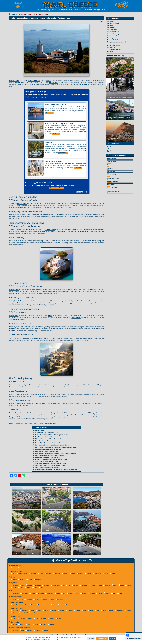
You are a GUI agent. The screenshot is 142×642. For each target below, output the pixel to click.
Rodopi (111, 610)
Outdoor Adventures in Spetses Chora (47, 457)
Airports (112, 47)
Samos (68, 605)
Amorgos (15, 585)
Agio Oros (15, 610)
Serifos (14, 587)
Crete (111, 25)
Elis (37, 618)
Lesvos (47, 605)
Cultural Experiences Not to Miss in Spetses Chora (51, 435)
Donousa (46, 585)
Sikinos (28, 587)
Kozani (91, 610)
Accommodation (114, 45)
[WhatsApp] (23, 476)
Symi (114, 593)
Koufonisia (84, 585)
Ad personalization (64, 637)
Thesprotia (97, 573)
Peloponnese (113, 38)
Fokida (41, 573)
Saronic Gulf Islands (113, 188)
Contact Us (113, 149)
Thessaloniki (24, 613)
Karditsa (65, 573)
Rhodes (107, 593)
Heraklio (22, 579)
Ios (63, 585)
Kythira (37, 599)
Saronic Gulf (113, 40)
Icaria (40, 605)
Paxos (52, 599)
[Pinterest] (19, 476)
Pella (97, 610)
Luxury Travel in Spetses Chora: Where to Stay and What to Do (55, 453)
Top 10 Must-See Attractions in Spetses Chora (50, 465)
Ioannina (57, 573)
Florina (46, 610)
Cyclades (112, 28)
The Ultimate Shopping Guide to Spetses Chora (50, 463)
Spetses (35, 387)
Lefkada (44, 599)
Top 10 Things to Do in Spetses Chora (47, 467)
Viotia (113, 573)
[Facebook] (11, 476)
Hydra (29, 624)
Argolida (22, 618)
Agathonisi (15, 593)
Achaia (14, 618)
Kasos (58, 593)
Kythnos (92, 585)
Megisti (84, 593)
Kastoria (70, 610)
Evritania (33, 573)
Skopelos (37, 630)
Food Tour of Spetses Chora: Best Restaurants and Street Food (55, 447)
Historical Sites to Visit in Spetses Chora (48, 449)
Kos (64, 593)
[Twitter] (15, 476)
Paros (122, 585)
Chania (14, 579)
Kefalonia (29, 599)
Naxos (115, 585)
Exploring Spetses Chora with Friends (47, 441)
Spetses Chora (14, 80)
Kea (68, 585)
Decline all (91, 638)
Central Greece (114, 23)
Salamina (44, 624)
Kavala (78, 610)
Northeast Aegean (113, 178)
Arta (13, 573)
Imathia (61, 610)
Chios (26, 605)
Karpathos (50, 593)
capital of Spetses (34, 80)
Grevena (54, 610)
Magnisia (81, 573)
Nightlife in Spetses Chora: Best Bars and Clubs (50, 455)
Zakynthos (60, 599)
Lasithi (30, 579)
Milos (100, 585)
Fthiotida (49, 573)
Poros (36, 624)
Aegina (14, 624)
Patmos (99, 593)
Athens (14, 568)
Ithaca (21, 599)
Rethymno (38, 579)
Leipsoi (70, 593)
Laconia (51, 618)
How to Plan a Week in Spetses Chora (47, 451)
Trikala (106, 573)
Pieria (104, 610)
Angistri (22, 624)
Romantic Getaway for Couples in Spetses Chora (51, 459)
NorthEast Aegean (115, 34)
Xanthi (32, 613)
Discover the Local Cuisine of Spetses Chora (49, 439)
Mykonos (107, 585)
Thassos (14, 613)
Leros (77, 593)
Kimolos (75, 585)
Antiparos (38, 585)
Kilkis (84, 610)
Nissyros (92, 593)
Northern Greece (114, 36)
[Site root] (19, 5)
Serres (128, 610)
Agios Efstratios (17, 605)
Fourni (33, 605)
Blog (67, 484)
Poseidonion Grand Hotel (55, 104)
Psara (61, 605)
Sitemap (112, 151)
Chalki (33, 593)
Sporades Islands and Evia (117, 42)
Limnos (54, 605)
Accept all (112, 638)
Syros (35, 587)
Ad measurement (76, 637)
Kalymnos (41, 593)
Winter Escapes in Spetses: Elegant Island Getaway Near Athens (56, 470)
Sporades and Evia (113, 191)
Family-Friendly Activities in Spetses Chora (49, 443)
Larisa (73, 573)
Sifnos (21, 587)
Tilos (120, 593)
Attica (21, 568)
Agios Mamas (76, 317)
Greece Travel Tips (115, 49)
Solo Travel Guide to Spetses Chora (46, 461)
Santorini (129, 585)
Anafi (22, 585)
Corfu (14, 599)
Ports (111, 51)
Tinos (41, 587)
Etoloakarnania (22, 573)
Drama (32, 610)
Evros (39, 610)
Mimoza (48, 142)
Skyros (45, 630)
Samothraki (120, 610)
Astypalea (25, 593)
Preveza (89, 573)
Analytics (61, 640)
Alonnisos (15, 630)
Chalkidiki (24, 610)
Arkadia (30, 618)
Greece (14, 14)
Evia (22, 630)
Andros (29, 585)
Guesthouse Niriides (53, 161)
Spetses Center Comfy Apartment (59, 123)
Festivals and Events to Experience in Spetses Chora (52, 445)
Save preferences (102, 638)
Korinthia (43, 618)
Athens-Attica (113, 21)
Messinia (60, 618)
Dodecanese (113, 30)
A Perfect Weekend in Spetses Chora (47, 433)
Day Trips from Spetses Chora (44, 437)
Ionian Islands (114, 32)
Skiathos (29, 630)
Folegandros (55, 585)
